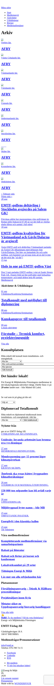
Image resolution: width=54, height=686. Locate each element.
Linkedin (11, 655)
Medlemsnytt (13, 15)
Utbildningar (12, 20)
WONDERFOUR (22, 683)
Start (9, 12)
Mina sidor (6, 7)
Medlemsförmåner (15, 25)
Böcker (10, 23)
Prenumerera (7, 681)
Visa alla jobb (7, 612)
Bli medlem (12, 663)
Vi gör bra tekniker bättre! (18, 665)
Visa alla (5, 343)
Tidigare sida (8, 194)
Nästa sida (6, 196)
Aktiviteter (12, 17)
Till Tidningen (7, 529)
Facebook (11, 653)
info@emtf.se (7, 645)
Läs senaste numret (9, 678)
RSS (9, 658)
